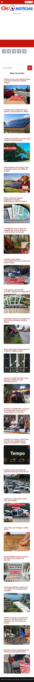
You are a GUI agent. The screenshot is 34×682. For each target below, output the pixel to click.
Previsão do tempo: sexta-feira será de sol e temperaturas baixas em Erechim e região (16, 441)
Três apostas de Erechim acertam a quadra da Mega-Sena (17, 291)
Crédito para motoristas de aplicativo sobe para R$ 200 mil (16, 471)
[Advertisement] (17, 27)
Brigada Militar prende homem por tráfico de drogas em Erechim (16, 558)
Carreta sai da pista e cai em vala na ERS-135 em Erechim (17, 139)
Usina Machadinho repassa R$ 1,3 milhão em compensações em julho (16, 589)
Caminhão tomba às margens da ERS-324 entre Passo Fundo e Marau (17, 320)
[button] (4, 51)
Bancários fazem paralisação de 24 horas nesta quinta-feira (16, 651)
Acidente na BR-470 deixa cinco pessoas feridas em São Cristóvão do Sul (16, 380)
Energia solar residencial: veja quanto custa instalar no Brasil (16, 110)
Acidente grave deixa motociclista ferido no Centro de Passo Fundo (17, 261)
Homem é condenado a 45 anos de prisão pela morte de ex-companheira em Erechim (16, 410)
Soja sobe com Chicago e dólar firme (16, 529)
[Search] (32, 2)
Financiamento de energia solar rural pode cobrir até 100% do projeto (16, 169)
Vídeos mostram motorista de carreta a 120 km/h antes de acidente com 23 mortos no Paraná (16, 620)
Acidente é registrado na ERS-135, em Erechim (15, 500)
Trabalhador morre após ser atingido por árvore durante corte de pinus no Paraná (15, 230)
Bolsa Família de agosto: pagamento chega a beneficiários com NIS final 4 (15, 199)
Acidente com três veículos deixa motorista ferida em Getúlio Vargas (17, 81)
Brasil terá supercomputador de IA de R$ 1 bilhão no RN (16, 350)
